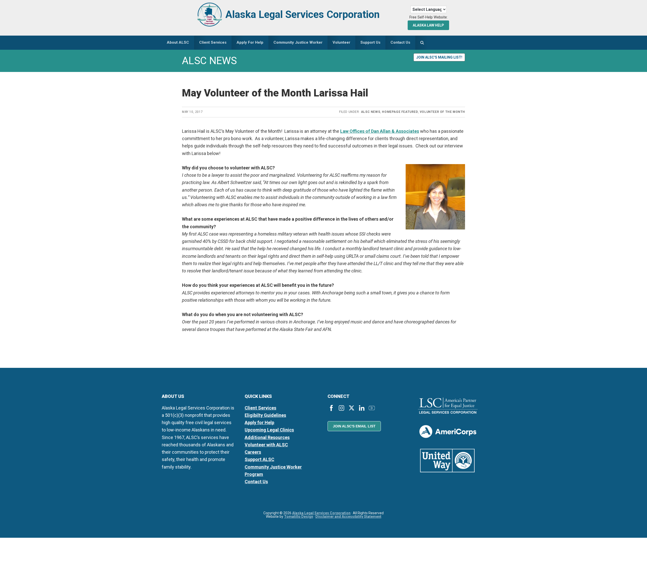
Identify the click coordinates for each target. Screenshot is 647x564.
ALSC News (370, 112)
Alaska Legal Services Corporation (302, 14)
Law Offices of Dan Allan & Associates (379, 131)
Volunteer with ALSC (266, 444)
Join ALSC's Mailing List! (439, 57)
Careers (253, 452)
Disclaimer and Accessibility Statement (348, 517)
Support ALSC (259, 459)
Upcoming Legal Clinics (269, 429)
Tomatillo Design (298, 517)
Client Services (260, 408)
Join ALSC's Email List (354, 426)
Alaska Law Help (428, 25)
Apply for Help (259, 422)
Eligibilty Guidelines (265, 415)
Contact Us (256, 481)
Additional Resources (267, 437)
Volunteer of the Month (442, 112)
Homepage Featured (400, 112)
